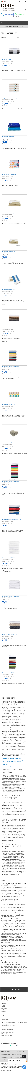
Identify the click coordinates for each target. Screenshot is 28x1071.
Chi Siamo (3, 1003)
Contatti (3, 1006)
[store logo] (7, 6)
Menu (3, 23)
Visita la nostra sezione (14, 26)
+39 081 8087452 (8, 14)
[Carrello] (19, 1)
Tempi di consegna (7, 1033)
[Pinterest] (16, 989)
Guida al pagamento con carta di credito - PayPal (14, 1022)
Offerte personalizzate (8, 1024)
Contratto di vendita (7, 1018)
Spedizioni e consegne (8, 1032)
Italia (4, 1)
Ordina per (13, 37)
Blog (2, 1009)
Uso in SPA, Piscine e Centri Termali (12, 761)
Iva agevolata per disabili (8, 1025)
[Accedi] (25, 1)
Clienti (3, 1005)
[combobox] (13, 10)
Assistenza (4, 1008)
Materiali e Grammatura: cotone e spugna (13, 760)
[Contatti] (22, 1)
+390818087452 (21, 14)
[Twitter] (12, 989)
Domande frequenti (8, 766)
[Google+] (19, 989)
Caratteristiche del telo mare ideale (12, 758)
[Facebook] (9, 989)
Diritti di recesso (6, 1042)
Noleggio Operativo (7, 1021)
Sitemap (3, 1011)
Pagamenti (5, 1019)
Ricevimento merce (7, 1035)
